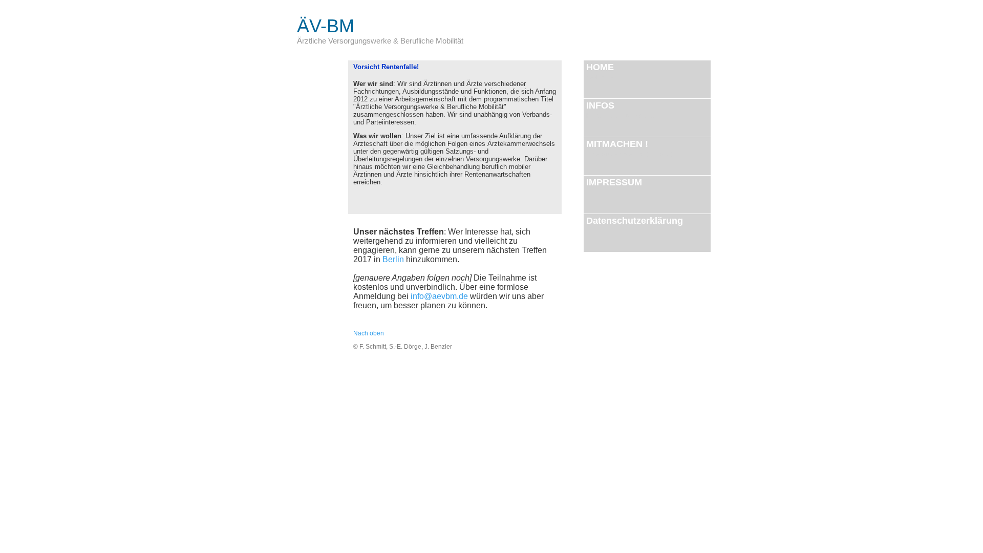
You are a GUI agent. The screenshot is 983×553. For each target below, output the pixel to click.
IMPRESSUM (614, 182)
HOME (600, 71)
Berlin (393, 259)
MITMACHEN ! (630, 148)
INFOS (622, 109)
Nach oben (368, 333)
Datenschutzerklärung (634, 221)
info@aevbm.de (439, 296)
